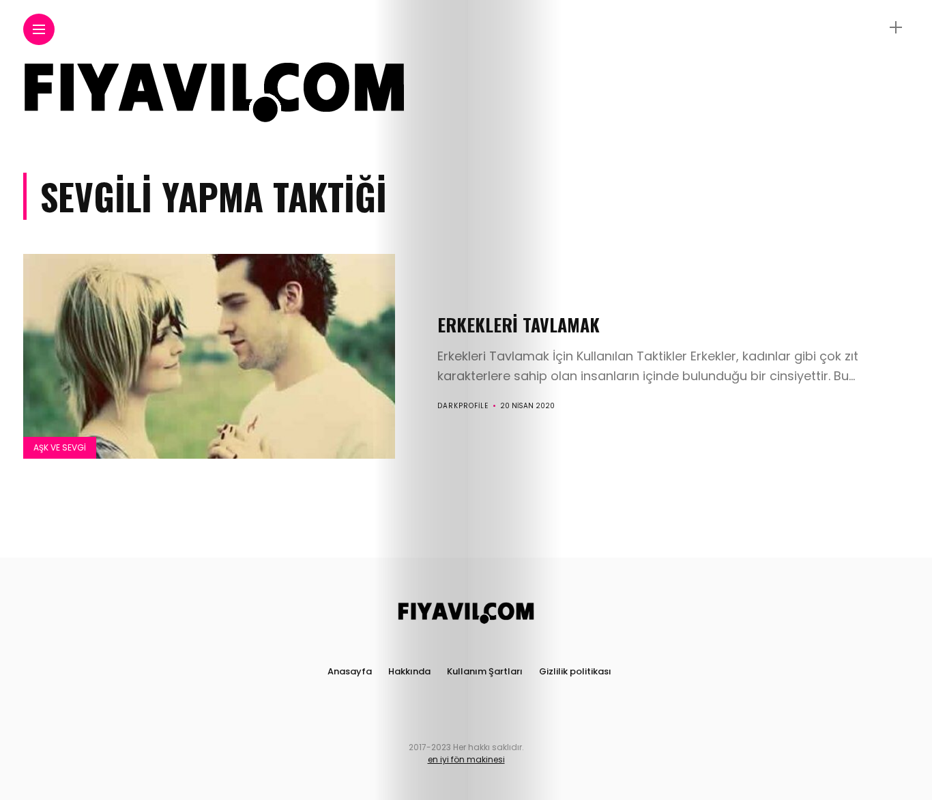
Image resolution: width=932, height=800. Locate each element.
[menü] (39, 29)
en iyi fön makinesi (466, 759)
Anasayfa (349, 671)
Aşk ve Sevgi (59, 447)
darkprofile (463, 406)
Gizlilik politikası (575, 671)
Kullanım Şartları (485, 671)
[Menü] (896, 27)
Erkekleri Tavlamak (518, 324)
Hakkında (409, 671)
